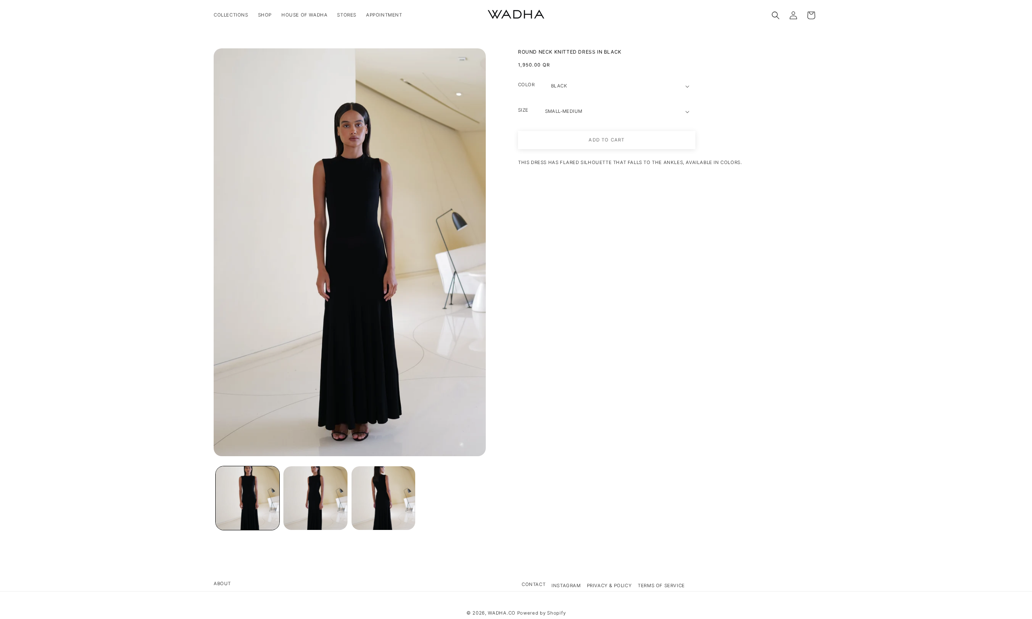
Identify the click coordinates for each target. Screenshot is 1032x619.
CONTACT (533, 584)
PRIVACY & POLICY (609, 585)
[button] (775, 15)
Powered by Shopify (541, 613)
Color (526, 84)
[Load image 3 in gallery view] (383, 498)
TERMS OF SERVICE (661, 585)
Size (523, 110)
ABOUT (222, 583)
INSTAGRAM (565, 585)
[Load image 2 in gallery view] (315, 498)
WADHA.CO (502, 613)
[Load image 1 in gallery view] (247, 498)
